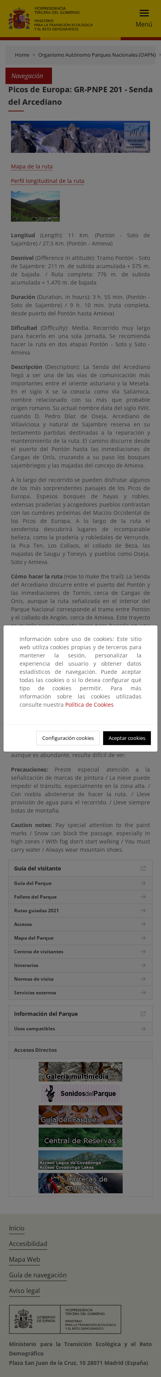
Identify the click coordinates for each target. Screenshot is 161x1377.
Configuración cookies (68, 737)
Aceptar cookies (127, 737)
